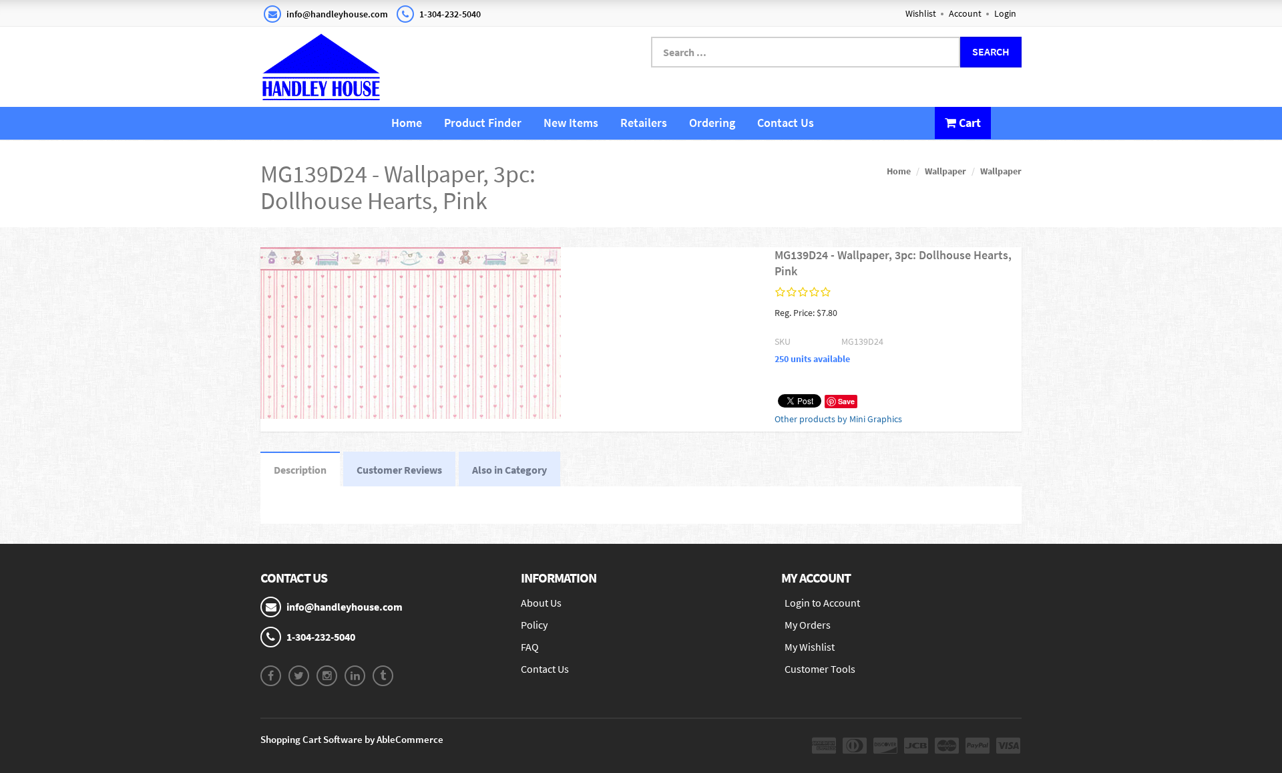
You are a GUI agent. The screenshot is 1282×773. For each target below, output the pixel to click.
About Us (541, 602)
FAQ (530, 646)
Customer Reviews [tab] (399, 469)
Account (965, 13)
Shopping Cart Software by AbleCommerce (351, 739)
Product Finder (482, 122)
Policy (534, 624)
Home (406, 122)
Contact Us (785, 122)
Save (846, 401)
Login (1005, 13)
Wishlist (920, 13)
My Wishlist (810, 646)
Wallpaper (945, 171)
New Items (571, 122)
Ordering (712, 122)
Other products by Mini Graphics (838, 419)
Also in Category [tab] (509, 469)
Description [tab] (300, 469)
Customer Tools (820, 668)
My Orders (808, 624)
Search (991, 51)
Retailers (643, 122)
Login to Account (822, 602)
